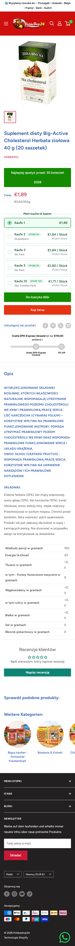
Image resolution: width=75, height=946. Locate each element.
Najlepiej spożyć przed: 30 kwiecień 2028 (37, 177)
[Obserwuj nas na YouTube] (22, 894)
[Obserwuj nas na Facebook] (7, 894)
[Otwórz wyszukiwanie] (52, 23)
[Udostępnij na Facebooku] (45, 325)
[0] (67, 23)
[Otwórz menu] (6, 23)
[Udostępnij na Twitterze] (60, 325)
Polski (9, 874)
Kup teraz (38, 310)
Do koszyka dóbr (37, 297)
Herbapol (11, 157)
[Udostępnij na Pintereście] (53, 325)
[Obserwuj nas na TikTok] (29, 894)
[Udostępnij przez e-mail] (68, 325)
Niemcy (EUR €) (35, 874)
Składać (15, 855)
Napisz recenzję (37, 672)
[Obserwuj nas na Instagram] (14, 894)
